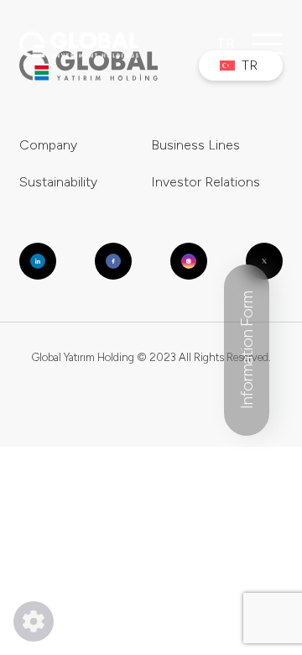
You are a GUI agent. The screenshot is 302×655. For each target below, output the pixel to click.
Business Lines (195, 145)
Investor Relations (205, 182)
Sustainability (58, 182)
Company (48, 145)
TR (225, 43)
